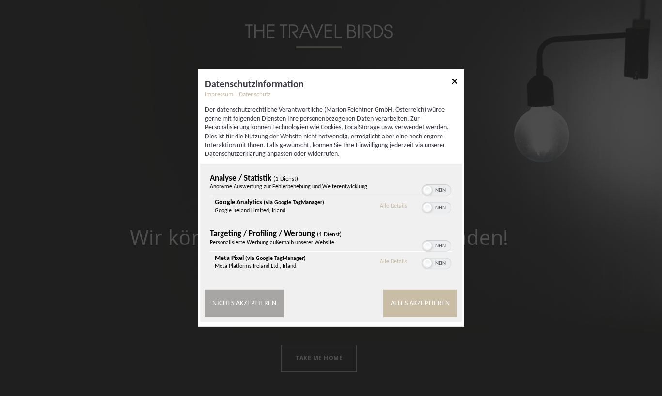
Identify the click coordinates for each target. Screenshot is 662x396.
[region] (331, 224)
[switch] (436, 189)
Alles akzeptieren (420, 303)
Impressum (219, 95)
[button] (427, 190)
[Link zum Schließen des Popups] (454, 83)
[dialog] (331, 198)
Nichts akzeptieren (244, 303)
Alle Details (393, 206)
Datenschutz (254, 95)
